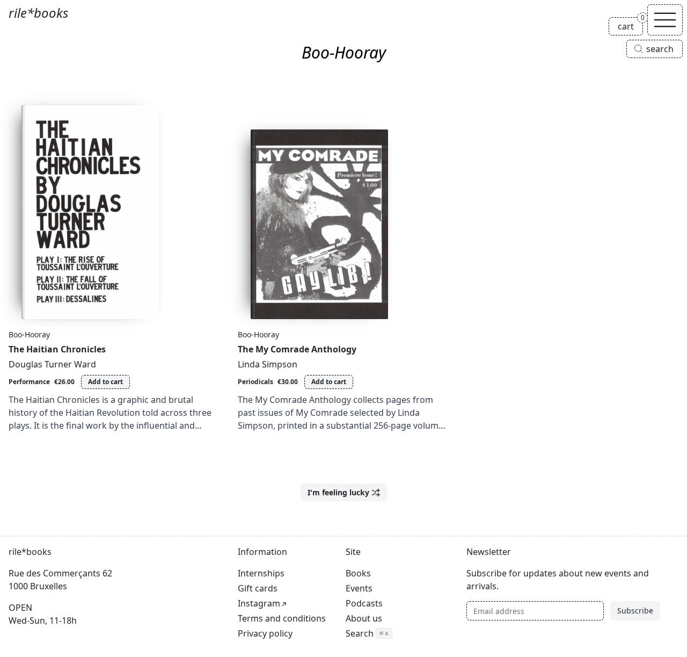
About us (364, 618)
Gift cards (257, 588)
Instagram (259, 603)
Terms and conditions (282, 618)
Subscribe (635, 610)
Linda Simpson (267, 364)
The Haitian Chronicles (57, 349)
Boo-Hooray (29, 334)
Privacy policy (265, 633)
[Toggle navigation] (665, 19)
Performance (29, 381)
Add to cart (105, 381)
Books (358, 573)
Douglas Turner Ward (52, 364)
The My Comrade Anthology (297, 349)
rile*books (38, 12)
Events (359, 588)
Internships (261, 573)
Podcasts (364, 603)
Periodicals (255, 381)
